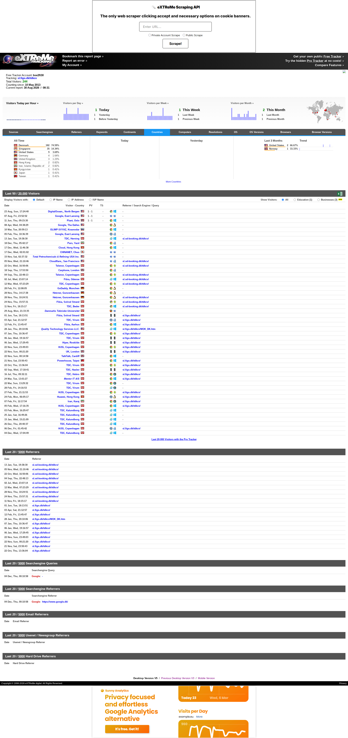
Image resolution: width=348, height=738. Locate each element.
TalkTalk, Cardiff (70, 356)
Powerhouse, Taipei (68, 360)
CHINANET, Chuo (69, 252)
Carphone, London (68, 270)
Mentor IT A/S (71, 378)
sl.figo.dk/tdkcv (27, 78)
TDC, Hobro (72, 374)
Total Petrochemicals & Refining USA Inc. (56, 256)
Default (40, 199)
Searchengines (44, 132)
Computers (185, 132)
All (286, 199)
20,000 (22, 193)
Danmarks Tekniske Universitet (62, 311)
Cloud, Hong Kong (69, 247)
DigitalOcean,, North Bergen (63, 211)
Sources (13, 132)
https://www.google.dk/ (55, 601)
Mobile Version (206, 678)
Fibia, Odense (71, 279)
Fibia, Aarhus (71, 324)
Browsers (285, 132)
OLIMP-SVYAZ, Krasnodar (64, 229)
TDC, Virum (72, 320)
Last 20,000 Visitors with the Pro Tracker (174, 439)
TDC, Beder (73, 306)
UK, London (72, 351)
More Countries (173, 181)
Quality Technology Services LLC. (60, 329)
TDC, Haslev (72, 369)
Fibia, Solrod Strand (68, 302)
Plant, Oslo (73, 220)
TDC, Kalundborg (69, 410)
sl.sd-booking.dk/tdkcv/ (136, 238)
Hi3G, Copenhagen (68, 347)
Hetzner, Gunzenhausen (66, 293)
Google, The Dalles (68, 225)
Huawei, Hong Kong (68, 396)
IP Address (77, 199)
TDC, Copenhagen (69, 283)
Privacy (343, 683)
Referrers (76, 132)
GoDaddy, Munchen (68, 288)
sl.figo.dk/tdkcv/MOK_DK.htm (139, 329)
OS (235, 132)
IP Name (57, 199)
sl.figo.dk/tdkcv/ (131, 315)
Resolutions (215, 132)
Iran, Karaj (73, 401)
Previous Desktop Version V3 (177, 678)
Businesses (328, 199)
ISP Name (98, 199)
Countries (157, 132)
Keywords (101, 132)
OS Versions (257, 132)
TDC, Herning (71, 238)
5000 (21, 452)
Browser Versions (322, 132)
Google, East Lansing (67, 216)
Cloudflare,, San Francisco (64, 261)
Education (304, 199)
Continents (130, 132)
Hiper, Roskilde (70, 342)
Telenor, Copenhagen (67, 265)
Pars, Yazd (73, 243)
